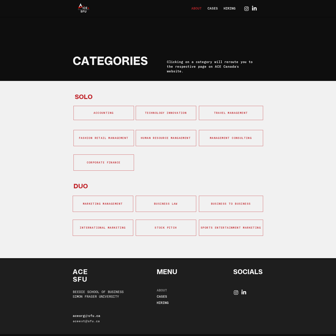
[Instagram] (246, 8)
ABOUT (162, 290)
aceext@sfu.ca (86, 321)
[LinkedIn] (254, 8)
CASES (162, 296)
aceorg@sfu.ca (86, 316)
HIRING (163, 303)
